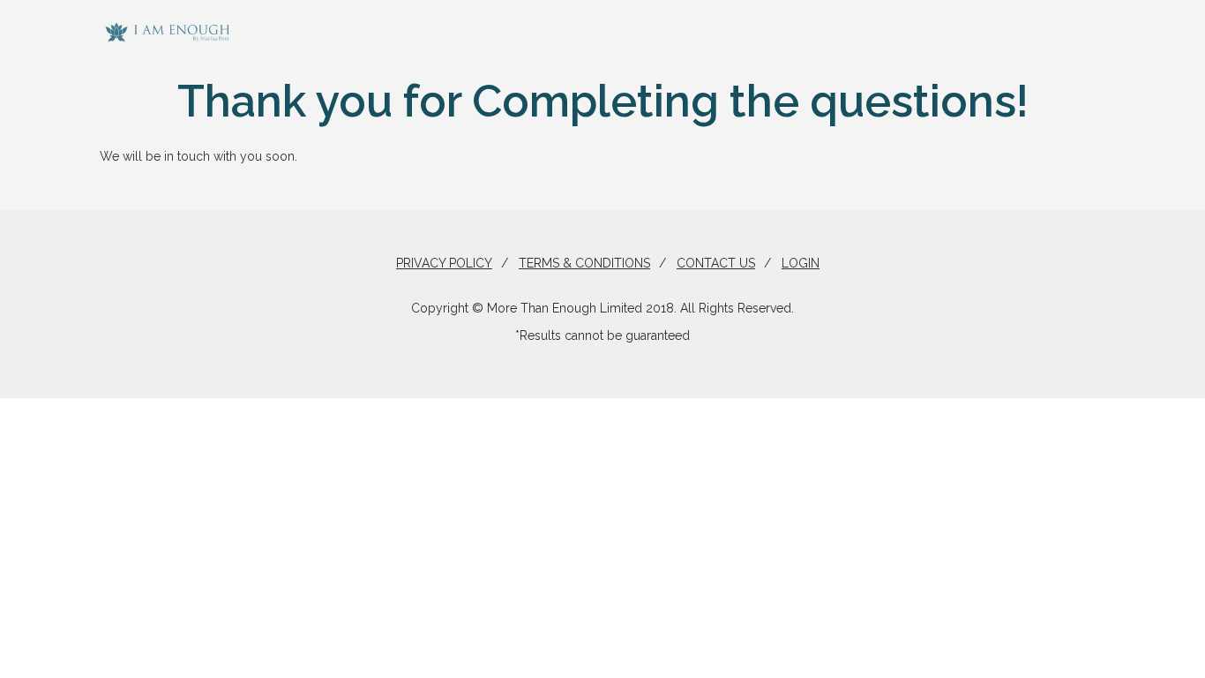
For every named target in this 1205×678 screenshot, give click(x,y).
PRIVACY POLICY (444, 263)
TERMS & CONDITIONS (584, 263)
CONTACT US (716, 263)
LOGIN (801, 263)
